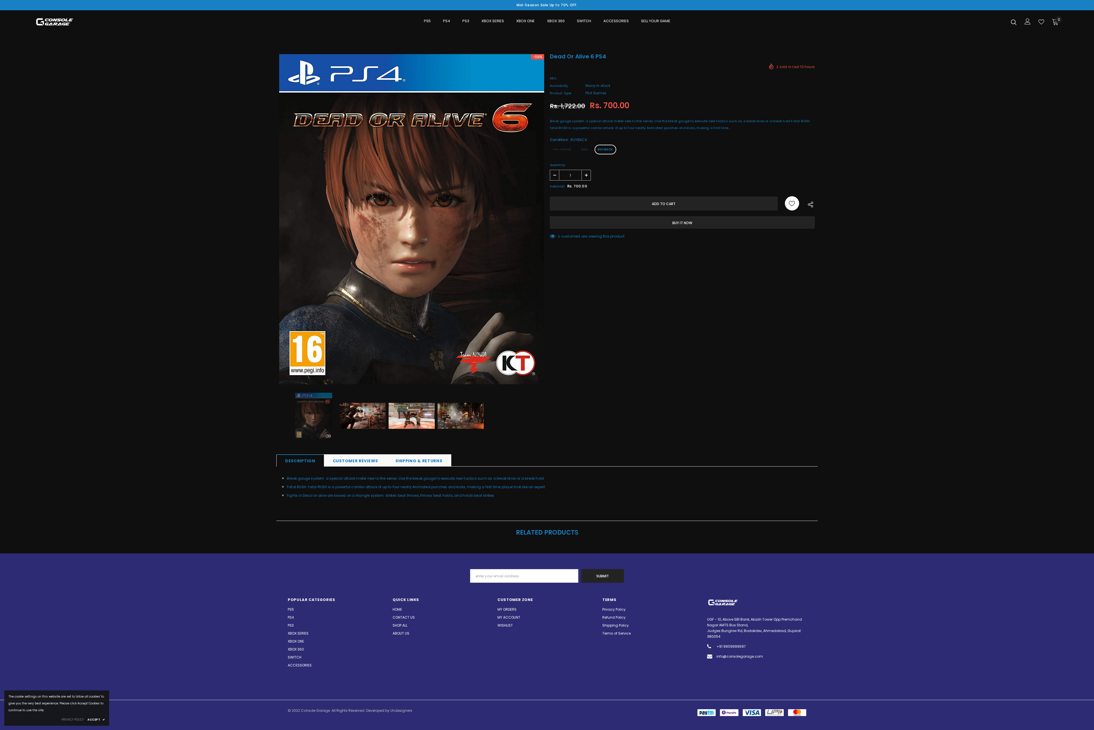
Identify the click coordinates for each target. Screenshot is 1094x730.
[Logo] (68, 22)
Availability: (559, 85)
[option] (411, 219)
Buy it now (682, 222)
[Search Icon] (1014, 22)
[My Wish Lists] (1041, 22)
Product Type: (561, 93)
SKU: (553, 78)
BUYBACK (605, 149)
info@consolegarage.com (740, 656)
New (584, 149)
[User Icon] (1027, 21)
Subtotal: (558, 186)
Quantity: (558, 165)
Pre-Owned (562, 149)
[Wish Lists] (792, 203)
